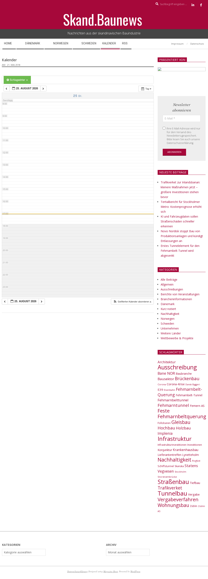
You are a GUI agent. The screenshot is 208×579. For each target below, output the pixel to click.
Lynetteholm (190, 455)
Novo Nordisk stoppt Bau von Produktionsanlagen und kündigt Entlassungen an (182, 236)
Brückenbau (187, 378)
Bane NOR (166, 373)
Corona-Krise (176, 384)
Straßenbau (173, 482)
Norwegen (167, 319)
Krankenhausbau (185, 450)
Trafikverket (170, 488)
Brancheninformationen (176, 299)
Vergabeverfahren (178, 499)
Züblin (193, 506)
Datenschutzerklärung (77, 571)
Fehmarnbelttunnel (173, 400)
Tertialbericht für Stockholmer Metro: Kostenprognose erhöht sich (181, 206)
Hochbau (166, 428)
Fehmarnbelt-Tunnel (189, 395)
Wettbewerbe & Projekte (177, 338)
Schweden (167, 323)
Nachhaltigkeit (170, 314)
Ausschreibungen (172, 289)
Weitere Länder (171, 333)
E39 (160, 389)
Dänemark (167, 304)
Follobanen (164, 423)
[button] (132, 301)
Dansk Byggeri (192, 384)
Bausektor (166, 379)
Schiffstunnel (166, 466)
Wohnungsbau (173, 505)
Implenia (165, 433)
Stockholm (180, 471)
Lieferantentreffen (169, 455)
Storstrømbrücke (167, 476)
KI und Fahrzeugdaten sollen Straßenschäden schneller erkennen (179, 221)
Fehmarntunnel (173, 405)
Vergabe (194, 494)
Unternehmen (170, 328)
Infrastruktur (175, 438)
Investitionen (194, 445)
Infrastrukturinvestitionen (172, 445)
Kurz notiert (168, 309)
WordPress (135, 571)
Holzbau (183, 427)
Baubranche (184, 373)
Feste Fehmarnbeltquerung (182, 413)
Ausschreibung (177, 367)
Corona (162, 384)
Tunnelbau (172, 493)
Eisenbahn (169, 389)
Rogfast (196, 460)
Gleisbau (180, 422)
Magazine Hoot (110, 571)
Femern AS (197, 406)
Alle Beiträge (169, 279)
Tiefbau (195, 483)
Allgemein (167, 284)
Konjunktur (165, 450)
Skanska (179, 466)
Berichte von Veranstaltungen (180, 294)
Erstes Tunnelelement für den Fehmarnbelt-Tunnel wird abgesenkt (180, 250)
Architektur (167, 362)
